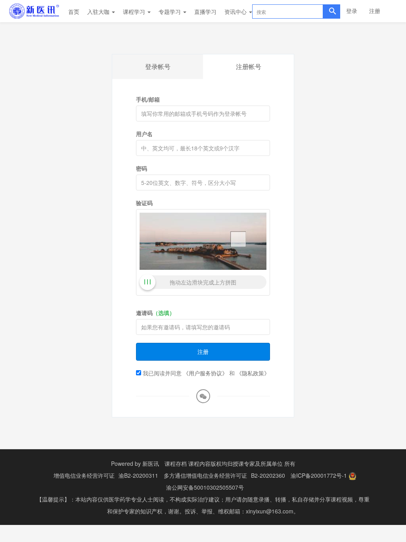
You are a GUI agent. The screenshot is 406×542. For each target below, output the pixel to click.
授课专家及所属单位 (258, 463)
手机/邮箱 (148, 99)
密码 (141, 168)
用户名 (144, 134)
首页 (73, 11)
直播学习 (205, 11)
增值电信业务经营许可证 (84, 475)
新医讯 (150, 463)
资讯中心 (236, 11)
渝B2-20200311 (138, 475)
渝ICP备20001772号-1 (319, 475)
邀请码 (155, 313)
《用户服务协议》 (205, 373)
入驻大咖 (99, 11)
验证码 (144, 203)
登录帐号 (157, 66)
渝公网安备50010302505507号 (205, 487)
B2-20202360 (268, 475)
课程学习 (135, 11)
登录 (351, 11)
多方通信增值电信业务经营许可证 (205, 475)
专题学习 (170, 11)
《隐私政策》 (253, 373)
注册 (374, 11)
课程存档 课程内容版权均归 (199, 463)
